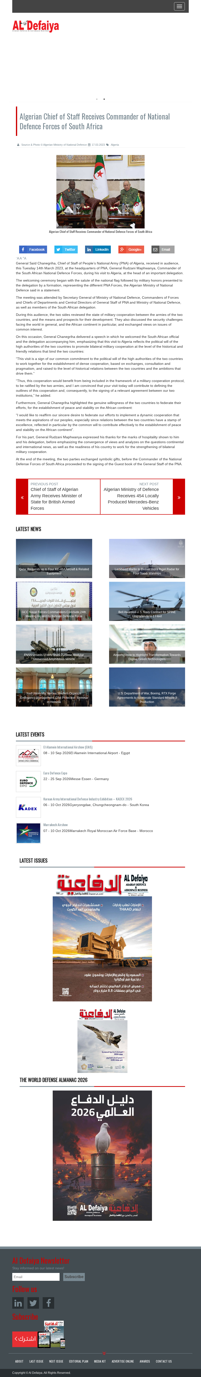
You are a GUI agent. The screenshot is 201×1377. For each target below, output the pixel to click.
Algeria (114, 144)
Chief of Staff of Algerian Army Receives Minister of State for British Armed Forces (56, 499)
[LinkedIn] (18, 1303)
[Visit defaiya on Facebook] (33, 248)
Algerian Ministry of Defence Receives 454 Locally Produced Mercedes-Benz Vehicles (131, 499)
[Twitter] (33, 1303)
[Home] (35, 26)
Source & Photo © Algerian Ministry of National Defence (54, 144)
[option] (57, 62)
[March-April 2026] (102, 938)
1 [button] (96, 99)
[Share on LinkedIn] (98, 248)
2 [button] (104, 99)
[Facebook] (48, 1303)
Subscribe (38, 1335)
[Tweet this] (66, 248)
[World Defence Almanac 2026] (102, 1156)
